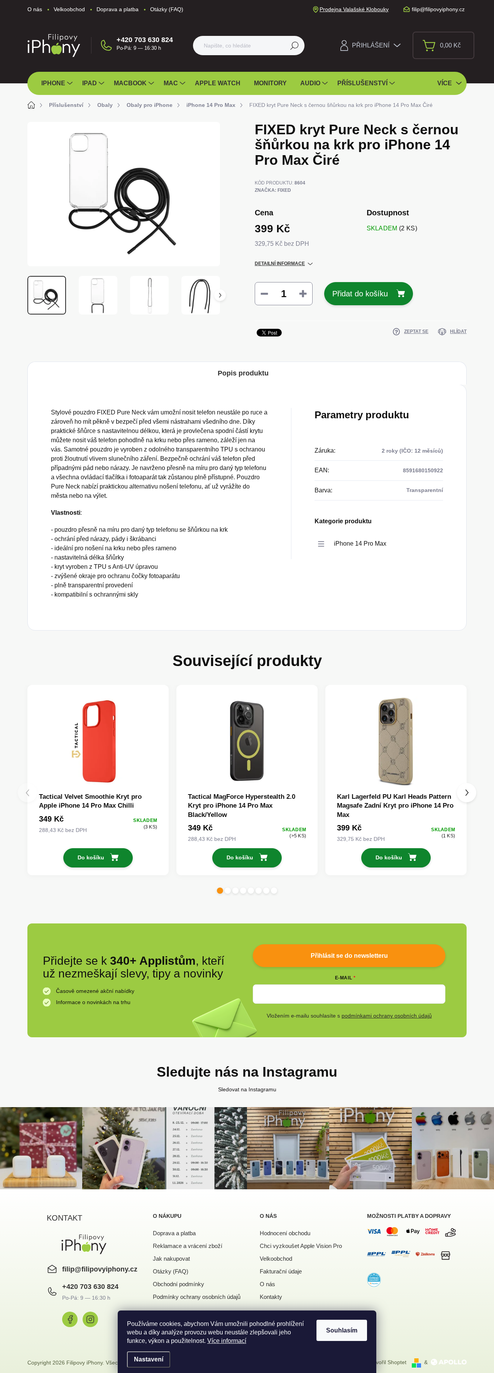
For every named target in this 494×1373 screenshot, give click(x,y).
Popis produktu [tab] (243, 373)
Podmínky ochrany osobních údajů (196, 1297)
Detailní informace (280, 263)
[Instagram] (90, 1319)
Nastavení (148, 1359)
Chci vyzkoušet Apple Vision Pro (301, 1246)
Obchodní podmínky (178, 1284)
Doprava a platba (117, 9)
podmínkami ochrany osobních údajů (387, 1016)
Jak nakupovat (171, 1258)
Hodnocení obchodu (285, 1233)
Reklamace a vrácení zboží (187, 1246)
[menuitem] (57, 83)
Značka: (273, 190)
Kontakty (271, 1297)
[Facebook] (70, 1319)
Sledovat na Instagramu (247, 1089)
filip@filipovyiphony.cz (99, 1269)
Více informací (226, 1340)
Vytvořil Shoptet (387, 1362)
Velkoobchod (69, 9)
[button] (220, 890)
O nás (34, 9)
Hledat (294, 45)
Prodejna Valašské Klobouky (354, 9)
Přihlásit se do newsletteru (349, 955)
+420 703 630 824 (145, 40)
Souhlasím (341, 1330)
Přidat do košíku (360, 293)
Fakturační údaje (281, 1271)
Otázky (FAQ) (166, 9)
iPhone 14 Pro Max (360, 543)
